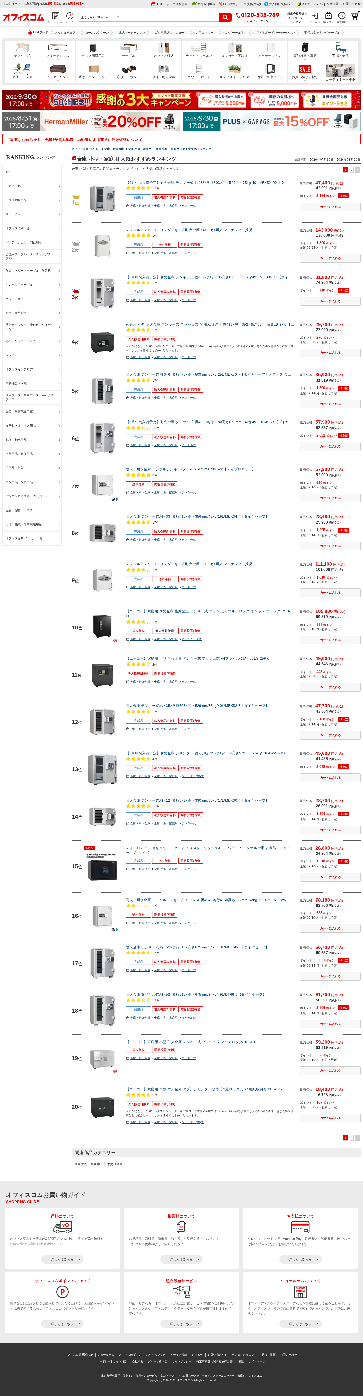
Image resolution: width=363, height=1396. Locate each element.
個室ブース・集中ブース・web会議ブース (30, 397)
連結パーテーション (132, 32)
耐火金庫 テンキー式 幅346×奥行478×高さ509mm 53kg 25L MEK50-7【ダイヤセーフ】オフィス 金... (208, 374)
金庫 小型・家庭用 (166, 205)
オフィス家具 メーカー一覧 (24, 538)
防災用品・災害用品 (19, 482)
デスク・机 (22, 56)
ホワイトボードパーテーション (274, 32)
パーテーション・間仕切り (24, 242)
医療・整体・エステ (19, 510)
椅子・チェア (23, 77)
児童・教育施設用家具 (21, 411)
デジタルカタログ (243, 1354)
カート (355, 22)
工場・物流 (340, 56)
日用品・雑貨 (15, 468)
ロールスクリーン (97, 32)
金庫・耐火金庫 (163, 77)
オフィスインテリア (234, 77)
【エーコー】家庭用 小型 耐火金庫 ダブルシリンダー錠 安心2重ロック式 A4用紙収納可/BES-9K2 (204, 1089)
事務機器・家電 (305, 56)
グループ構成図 (157, 1361)
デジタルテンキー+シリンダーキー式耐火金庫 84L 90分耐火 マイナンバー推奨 (189, 230)
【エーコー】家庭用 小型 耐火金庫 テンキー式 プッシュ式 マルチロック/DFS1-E (191, 1042)
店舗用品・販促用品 (19, 454)
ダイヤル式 (189, 445)
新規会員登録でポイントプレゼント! (297, 17)
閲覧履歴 (342, 22)
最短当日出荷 (206, 4)
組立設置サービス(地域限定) (242, 4)
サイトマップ (256, 1361)
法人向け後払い (279, 4)
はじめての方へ (312, 4)
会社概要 (333, 4)
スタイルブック (156, 1354)
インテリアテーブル (19, 284)
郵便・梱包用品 (16, 440)
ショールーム (106, 1354)
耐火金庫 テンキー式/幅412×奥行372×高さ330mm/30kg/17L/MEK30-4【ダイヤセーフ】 (197, 800)
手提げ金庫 (114, 1164)
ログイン (315, 22)
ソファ (10, 355)
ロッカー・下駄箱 (234, 56)
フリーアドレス (57, 56)
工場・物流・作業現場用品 (24, 524)
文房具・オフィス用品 (21, 425)
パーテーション (270, 56)
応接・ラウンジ (128, 77)
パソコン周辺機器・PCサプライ (27, 496)
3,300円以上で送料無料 (171, 4)
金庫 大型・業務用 (87, 1164)
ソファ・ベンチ (57, 77)
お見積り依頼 (267, 1354)
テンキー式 (189, 205)
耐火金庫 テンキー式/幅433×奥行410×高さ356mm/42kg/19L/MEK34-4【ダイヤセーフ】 (197, 516)
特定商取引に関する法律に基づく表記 (220, 1361)
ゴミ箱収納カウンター (169, 32)
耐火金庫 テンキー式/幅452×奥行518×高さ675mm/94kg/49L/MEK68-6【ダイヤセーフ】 (197, 947)
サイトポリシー (182, 1361)
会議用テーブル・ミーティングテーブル (30, 256)
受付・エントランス (93, 77)
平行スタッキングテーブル (322, 32)
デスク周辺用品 (93, 56)
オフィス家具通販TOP (79, 1354)
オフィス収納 (164, 56)
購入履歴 (328, 22)
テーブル (128, 56)
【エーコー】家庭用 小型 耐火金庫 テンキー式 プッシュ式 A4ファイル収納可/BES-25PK (197, 658)
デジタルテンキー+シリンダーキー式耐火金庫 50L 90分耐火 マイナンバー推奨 (189, 564)
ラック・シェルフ (199, 56)
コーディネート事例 (340, 79)
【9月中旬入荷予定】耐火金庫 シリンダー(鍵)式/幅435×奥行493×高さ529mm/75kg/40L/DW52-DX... (207, 753)
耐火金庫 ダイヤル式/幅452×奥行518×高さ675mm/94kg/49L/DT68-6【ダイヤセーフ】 (196, 994)
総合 (9, 172)
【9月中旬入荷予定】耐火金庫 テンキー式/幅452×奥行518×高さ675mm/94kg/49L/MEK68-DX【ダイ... (209, 277)
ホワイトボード (199, 77)
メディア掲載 (178, 1354)
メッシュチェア (65, 32)
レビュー (197, 1354)
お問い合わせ (352, 4)
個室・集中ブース (270, 77)
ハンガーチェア (233, 32)
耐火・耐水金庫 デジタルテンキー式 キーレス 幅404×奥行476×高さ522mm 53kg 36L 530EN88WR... (208, 900)
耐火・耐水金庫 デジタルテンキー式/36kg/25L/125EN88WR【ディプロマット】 (191, 469)
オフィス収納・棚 (18, 228)
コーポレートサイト (109, 1361)
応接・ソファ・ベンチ (21, 341)
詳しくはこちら (62, 1259)
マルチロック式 (192, 639)
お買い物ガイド (217, 1354)
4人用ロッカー (203, 32)
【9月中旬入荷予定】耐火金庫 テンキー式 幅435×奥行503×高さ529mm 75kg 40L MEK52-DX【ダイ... (208, 183)
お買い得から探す (305, 77)
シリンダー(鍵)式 (193, 776)
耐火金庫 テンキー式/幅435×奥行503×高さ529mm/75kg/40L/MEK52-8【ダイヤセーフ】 (197, 706)
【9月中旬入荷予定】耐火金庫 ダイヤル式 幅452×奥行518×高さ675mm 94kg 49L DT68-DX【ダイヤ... (209, 422)
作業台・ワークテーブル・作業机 (28, 270)
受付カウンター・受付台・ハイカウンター (30, 327)
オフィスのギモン (130, 1354)
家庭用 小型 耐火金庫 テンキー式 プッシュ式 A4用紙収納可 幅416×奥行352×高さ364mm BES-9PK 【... (210, 324)
